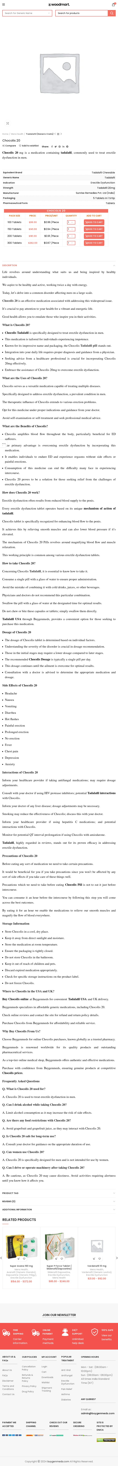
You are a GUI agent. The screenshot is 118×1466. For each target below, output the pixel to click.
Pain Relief (66, 1389)
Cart (44, 1372)
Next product (61, 134)
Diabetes (66, 1399)
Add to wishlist (30, 146)
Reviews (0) (9, 1201)
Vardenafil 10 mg (96, 1265)
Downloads (47, 1377)
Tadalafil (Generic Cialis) (39, 134)
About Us (7, 1370)
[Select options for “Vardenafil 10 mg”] (94, 1258)
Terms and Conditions (8, 1388)
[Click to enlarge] (8, 123)
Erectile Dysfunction (21, 1277)
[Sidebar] (4, 443)
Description (9, 265)
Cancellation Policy (29, 1368)
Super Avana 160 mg (21, 1265)
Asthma (65, 1394)
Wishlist (46, 1382)
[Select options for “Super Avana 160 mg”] (18, 1258)
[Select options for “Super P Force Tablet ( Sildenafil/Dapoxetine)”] (56, 1258)
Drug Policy (28, 1391)
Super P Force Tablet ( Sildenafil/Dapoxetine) (59, 1267)
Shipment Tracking (47, 1389)
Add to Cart (95, 222)
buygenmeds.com (58, 1461)
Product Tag (10, 1193)
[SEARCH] (112, 13)
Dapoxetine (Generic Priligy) (21, 1275)
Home (5, 134)
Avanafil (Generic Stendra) (21, 1272)
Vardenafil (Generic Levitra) (97, 1272)
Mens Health (17, 134)
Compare (10, 146)
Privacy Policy (29, 1386)
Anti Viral (66, 1370)
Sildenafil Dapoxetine (59, 1272)
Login (44, 1366)
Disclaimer (8, 1380)
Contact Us (8, 1394)
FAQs (5, 1375)
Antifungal (66, 1375)
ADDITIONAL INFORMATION (17, 1209)
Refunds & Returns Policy (27, 1378)
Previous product (55, 134)
